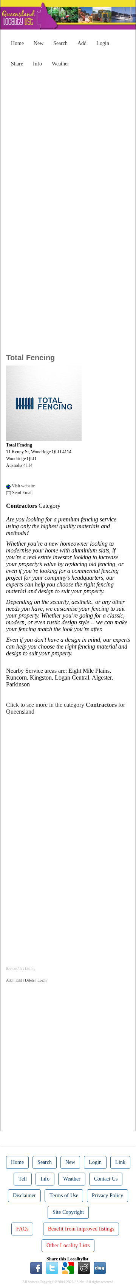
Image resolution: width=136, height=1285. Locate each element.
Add (82, 43)
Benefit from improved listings (81, 1229)
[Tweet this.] (52, 1267)
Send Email (21, 492)
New (38, 43)
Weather (60, 64)
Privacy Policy (107, 1195)
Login (102, 43)
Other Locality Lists (68, 1245)
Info (37, 64)
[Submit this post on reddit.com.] (84, 1267)
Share (17, 64)
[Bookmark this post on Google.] (68, 1267)
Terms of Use (63, 1195)
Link (120, 1162)
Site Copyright (68, 1212)
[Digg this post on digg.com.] (100, 1267)
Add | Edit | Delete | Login (26, 980)
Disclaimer (24, 1195)
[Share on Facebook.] (36, 1267)
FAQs (22, 1229)
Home (17, 43)
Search (60, 43)
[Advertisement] (68, 138)
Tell (23, 1179)
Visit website (23, 485)
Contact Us (105, 1179)
